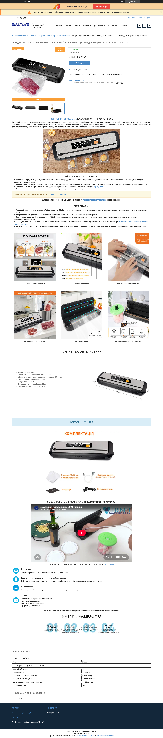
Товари (68, 26)
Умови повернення (120, 26)
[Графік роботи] (139, 26)
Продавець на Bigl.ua (81, 733)
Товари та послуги (22, 36)
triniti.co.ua (109, 564)
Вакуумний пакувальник (63, 118)
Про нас (76, 26)
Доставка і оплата (101, 26)
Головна (58, 26)
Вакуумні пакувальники (40, 36)
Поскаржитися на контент (86, 736)
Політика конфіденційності (105, 736)
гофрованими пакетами (58, 194)
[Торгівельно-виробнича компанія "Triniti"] (21, 25)
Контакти (87, 26)
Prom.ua (93, 731)
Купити (81, 63)
